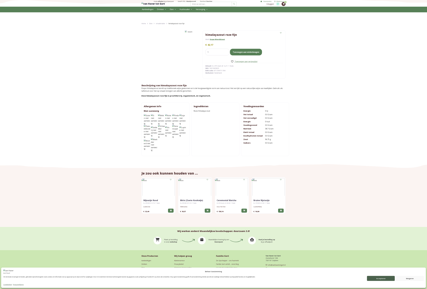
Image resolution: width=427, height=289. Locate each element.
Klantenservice (281, 1)
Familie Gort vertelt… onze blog (227, 264)
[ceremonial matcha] (232, 187)
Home (143, 23)
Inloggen (270, 4)
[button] (281, 33)
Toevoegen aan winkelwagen (246, 52)
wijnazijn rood (150, 200)
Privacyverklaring (18, 285)
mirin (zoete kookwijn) (191, 200)
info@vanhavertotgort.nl (277, 265)
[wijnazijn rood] (158, 187)
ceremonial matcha (226, 200)
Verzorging (200, 9)
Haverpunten (267, 1)
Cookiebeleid (7, 285)
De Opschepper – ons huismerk (227, 260)
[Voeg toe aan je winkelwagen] (171, 211)
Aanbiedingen (147, 9)
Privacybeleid (178, 264)
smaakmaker (160, 23)
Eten (172, 9)
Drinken (160, 9)
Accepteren (381, 278)
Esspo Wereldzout (217, 39)
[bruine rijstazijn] (268, 187)
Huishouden (185, 9)
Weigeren (410, 278)
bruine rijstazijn (261, 200)
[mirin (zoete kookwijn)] (195, 187)
